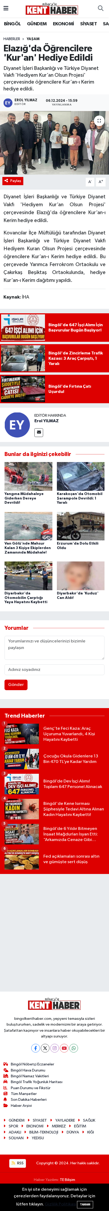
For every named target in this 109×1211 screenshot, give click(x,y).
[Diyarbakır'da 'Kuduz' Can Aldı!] (81, 575)
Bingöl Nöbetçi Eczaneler (32, 1064)
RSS (20, 1163)
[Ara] (101, 8)
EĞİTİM (80, 1126)
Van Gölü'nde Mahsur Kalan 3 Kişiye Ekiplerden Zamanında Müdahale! (27, 548)
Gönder (16, 685)
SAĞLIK (89, 1120)
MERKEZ (59, 1126)
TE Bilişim (67, 1180)
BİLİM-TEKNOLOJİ (43, 1132)
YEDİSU (38, 1138)
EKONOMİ (63, 24)
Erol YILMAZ (46, 421)
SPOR (13, 1126)
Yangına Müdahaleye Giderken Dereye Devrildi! (24, 498)
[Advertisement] (54, 932)
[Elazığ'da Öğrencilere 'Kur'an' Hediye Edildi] (54, 143)
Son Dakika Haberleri (29, 1100)
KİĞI (90, 1132)
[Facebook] (35, 1048)
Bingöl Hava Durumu (28, 1070)
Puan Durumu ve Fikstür (31, 1088)
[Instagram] (54, 1048)
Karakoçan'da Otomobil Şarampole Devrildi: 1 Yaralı (79, 498)
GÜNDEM (37, 24)
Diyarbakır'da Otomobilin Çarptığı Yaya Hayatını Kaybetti (25, 598)
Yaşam (33, 39)
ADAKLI (15, 1132)
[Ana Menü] (5, 8)
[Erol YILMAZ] (17, 424)
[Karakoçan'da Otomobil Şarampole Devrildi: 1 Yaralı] (81, 476)
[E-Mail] (38, 432)
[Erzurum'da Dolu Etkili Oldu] (81, 526)
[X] (45, 1048)
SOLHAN (16, 1138)
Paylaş (15, 181)
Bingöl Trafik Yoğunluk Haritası (36, 1082)
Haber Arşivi (21, 1106)
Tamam (85, 1204)
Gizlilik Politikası (60, 1204)
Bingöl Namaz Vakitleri (30, 1076)
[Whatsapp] (73, 1048)
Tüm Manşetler (24, 1094)
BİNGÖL (12, 24)
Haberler (11, 39)
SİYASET (88, 24)
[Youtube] (64, 1048)
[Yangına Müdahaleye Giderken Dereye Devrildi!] (28, 476)
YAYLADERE (65, 1120)
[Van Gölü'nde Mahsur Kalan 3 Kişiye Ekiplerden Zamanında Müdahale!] (28, 526)
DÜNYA (73, 1132)
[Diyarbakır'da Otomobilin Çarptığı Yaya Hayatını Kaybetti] (28, 575)
